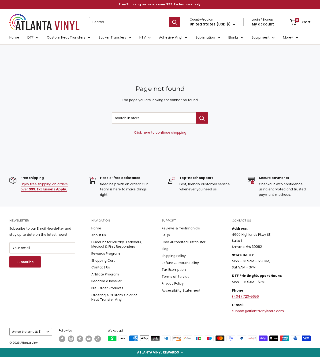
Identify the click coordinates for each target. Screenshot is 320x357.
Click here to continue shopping (160, 132)
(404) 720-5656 (245, 296)
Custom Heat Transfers (66, 37)
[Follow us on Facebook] (62, 339)
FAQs (166, 235)
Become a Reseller (106, 281)
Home (14, 37)
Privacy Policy (173, 283)
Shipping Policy (174, 255)
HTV (142, 37)
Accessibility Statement (181, 290)
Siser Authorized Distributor (183, 242)
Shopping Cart (103, 260)
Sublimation (205, 37)
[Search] (174, 22)
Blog (165, 248)
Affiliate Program (105, 274)
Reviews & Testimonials (181, 228)
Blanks (233, 37)
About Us (98, 235)
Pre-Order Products (107, 288)
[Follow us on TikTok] (97, 339)
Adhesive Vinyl (170, 37)
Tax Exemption (174, 269)
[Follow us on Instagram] (71, 339)
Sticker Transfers (112, 37)
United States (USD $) (26, 332)
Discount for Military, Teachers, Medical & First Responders (116, 244)
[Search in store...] (202, 118)
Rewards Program (105, 253)
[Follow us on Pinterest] (80, 339)
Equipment (261, 37)
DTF (30, 37)
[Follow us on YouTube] (89, 339)
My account (263, 24)
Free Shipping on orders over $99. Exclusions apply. (160, 4)
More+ (288, 37)
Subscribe (25, 262)
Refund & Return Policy (180, 263)
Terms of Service (176, 276)
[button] (160, 352)
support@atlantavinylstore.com (258, 311)
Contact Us (100, 267)
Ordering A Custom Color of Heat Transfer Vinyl (114, 297)
